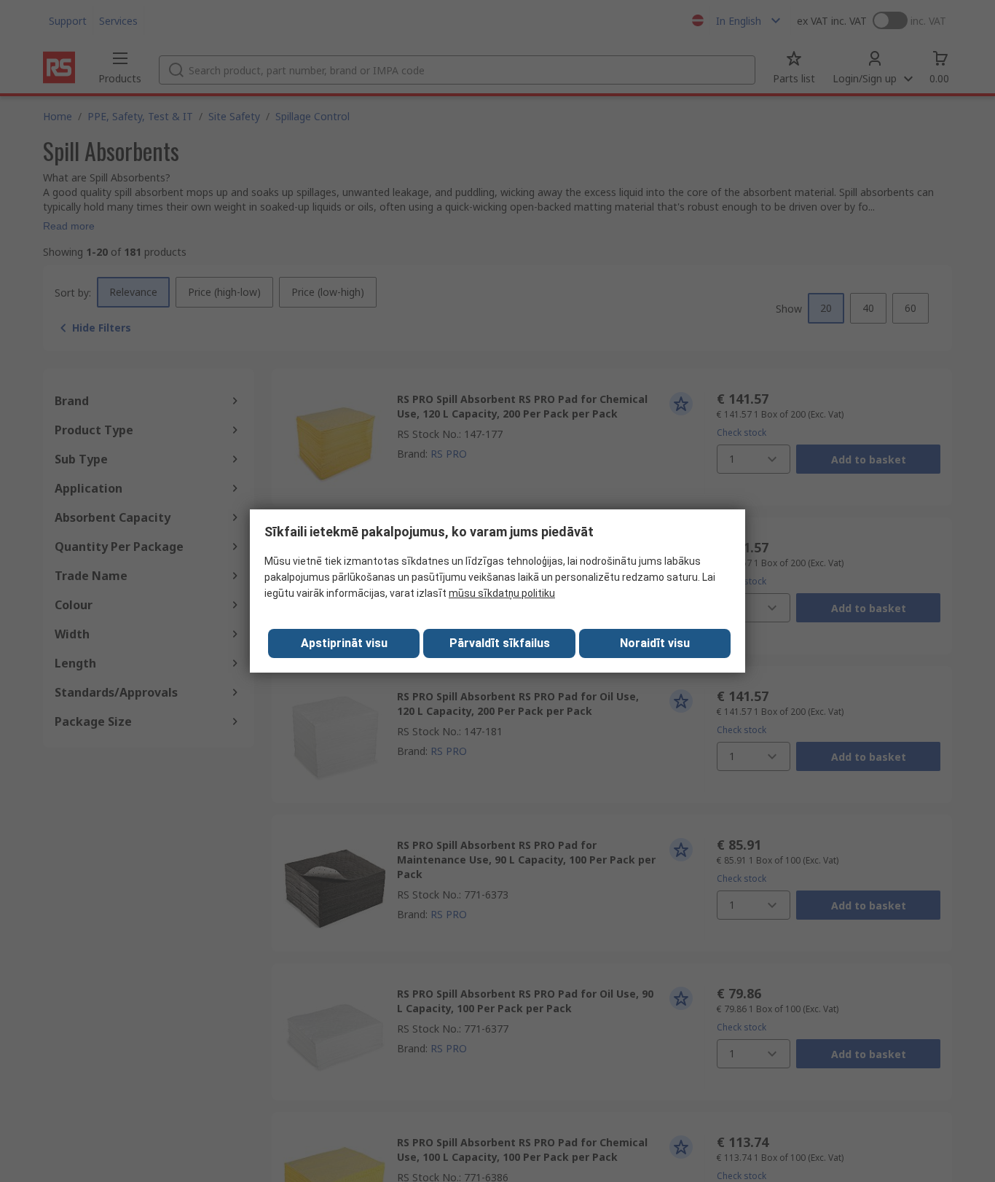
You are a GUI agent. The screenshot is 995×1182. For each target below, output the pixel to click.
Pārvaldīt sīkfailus (499, 643)
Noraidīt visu (655, 643)
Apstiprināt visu (344, 643)
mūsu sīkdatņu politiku (502, 593)
